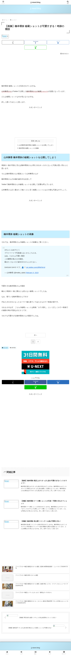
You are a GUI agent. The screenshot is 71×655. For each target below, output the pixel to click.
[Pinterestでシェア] (19, 549)
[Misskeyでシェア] (59, 539)
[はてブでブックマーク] (43, 544)
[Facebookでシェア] (11, 544)
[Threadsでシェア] (27, 544)
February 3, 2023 (32, 273)
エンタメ (6, 347)
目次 (32, 141)
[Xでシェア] (11, 539)
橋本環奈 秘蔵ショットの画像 (29, 148)
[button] (65, 400)
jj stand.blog (35, 2)
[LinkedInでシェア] (35, 549)
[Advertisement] (35, 69)
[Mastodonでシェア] (27, 539)
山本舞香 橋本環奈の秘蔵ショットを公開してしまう (36, 145)
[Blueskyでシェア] (43, 539)
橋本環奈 (13, 347)
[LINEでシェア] (59, 544)
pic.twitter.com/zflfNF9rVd (35, 267)
